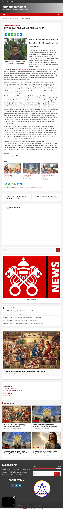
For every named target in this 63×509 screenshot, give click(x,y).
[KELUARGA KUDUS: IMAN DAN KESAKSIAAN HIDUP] (12, 168)
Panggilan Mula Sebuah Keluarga (34, 187)
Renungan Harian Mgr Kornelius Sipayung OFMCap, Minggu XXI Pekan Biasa (22, 317)
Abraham (31, 56)
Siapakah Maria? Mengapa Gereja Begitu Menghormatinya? (18, 311)
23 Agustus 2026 (7, 455)
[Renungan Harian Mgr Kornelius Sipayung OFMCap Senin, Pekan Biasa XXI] (31, 332)
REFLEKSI (12, 25)
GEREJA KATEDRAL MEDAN (10, 388)
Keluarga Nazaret (21, 187)
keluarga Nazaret (23, 69)
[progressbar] (47, 468)
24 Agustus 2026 (7, 428)
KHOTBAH (7, 366)
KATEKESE (7, 25)
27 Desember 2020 (8, 30)
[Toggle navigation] (4, 14)
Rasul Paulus (27, 126)
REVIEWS (17, 25)
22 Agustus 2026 (37, 455)
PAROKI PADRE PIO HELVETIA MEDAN (12, 390)
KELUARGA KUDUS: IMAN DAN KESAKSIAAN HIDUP (46, 197)
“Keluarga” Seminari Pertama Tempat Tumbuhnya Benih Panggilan (48, 175)
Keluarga (14, 187)
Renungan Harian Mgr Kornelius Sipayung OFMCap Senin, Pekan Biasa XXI (21, 314)
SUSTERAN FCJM (7, 392)
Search (58, 250)
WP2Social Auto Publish (25, 508)
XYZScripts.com (39, 508)
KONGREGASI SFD (7, 393)
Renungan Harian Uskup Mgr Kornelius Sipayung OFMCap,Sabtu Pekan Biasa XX (23, 323)
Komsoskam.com (14, 7)
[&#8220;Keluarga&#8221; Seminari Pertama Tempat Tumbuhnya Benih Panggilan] (49, 168)
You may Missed (9, 403)
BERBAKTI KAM (7, 395)
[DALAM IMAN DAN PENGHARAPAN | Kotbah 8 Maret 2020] (31, 168)
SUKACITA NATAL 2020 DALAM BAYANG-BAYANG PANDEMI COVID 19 (16, 197)
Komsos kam (45, 428)
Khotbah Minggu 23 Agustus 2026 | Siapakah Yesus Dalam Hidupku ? (20, 320)
